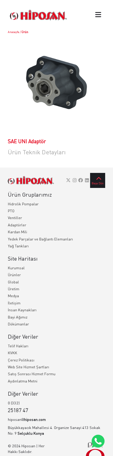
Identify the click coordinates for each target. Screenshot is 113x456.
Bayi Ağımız (17, 317)
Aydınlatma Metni (22, 381)
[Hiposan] (31, 180)
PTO (11, 211)
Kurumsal (16, 268)
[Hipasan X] (68, 180)
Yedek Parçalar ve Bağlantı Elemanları (40, 239)
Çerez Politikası (21, 360)
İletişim (14, 303)
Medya (13, 296)
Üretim (13, 289)
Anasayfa (13, 32)
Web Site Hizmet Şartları (28, 367)
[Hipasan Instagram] (75, 180)
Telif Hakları (18, 346)
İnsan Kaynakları (22, 310)
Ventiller (15, 218)
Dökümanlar (18, 324)
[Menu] (98, 15)
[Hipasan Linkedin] (87, 180)
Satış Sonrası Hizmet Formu (31, 374)
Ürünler (14, 275)
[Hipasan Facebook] (80, 180)
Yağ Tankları (18, 246)
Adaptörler (17, 225)
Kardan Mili (17, 232)
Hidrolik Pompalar (23, 204)
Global (13, 282)
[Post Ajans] (95, 449)
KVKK (12, 353)
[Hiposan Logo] (38, 15)
